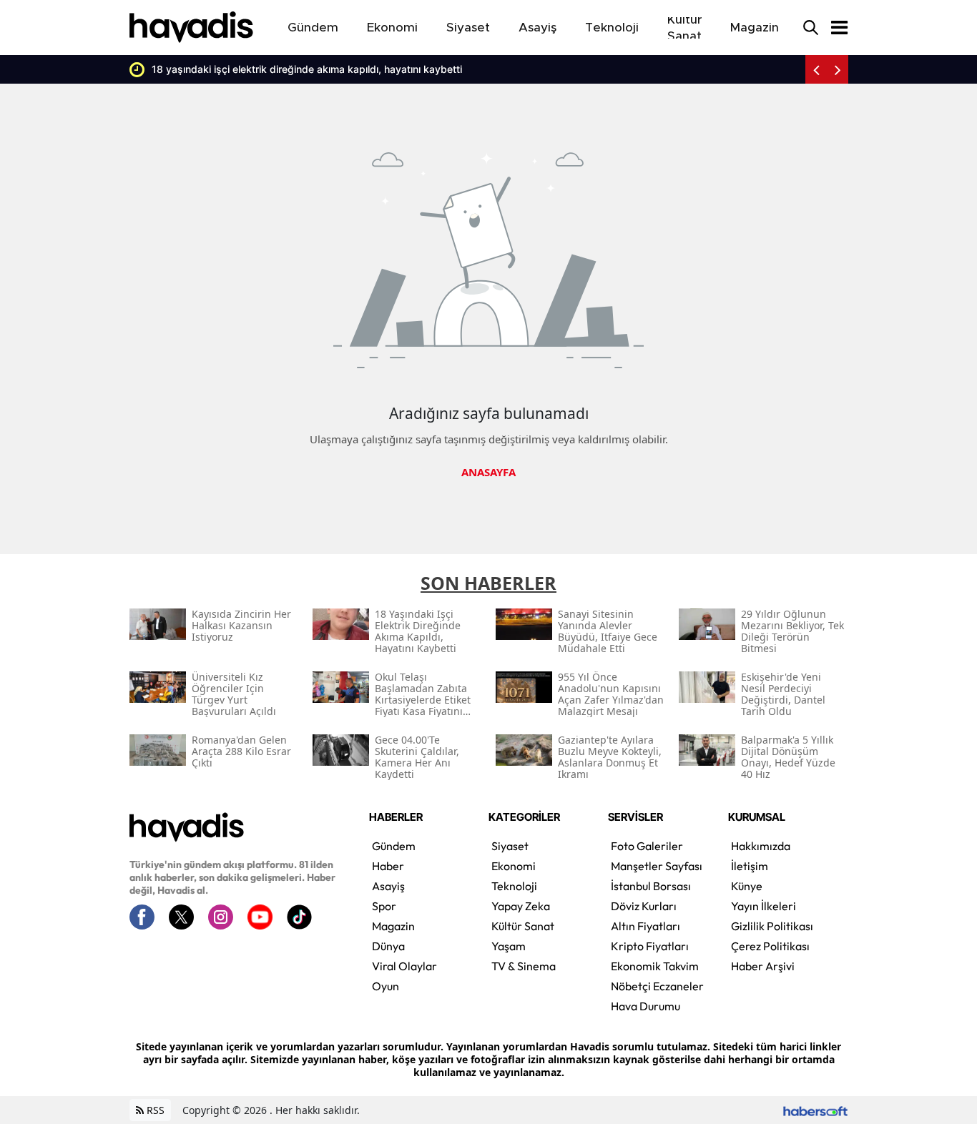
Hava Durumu (645, 1006)
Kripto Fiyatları (650, 946)
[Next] (837, 69)
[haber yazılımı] (815, 1110)
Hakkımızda (760, 846)
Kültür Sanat (522, 926)
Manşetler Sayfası (656, 866)
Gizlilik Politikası (772, 926)
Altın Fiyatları (645, 926)
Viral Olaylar (404, 966)
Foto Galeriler (647, 846)
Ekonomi (513, 866)
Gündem (394, 846)
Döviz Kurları (644, 906)
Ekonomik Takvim (655, 966)
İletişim (749, 866)
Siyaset (510, 846)
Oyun (385, 986)
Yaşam (508, 946)
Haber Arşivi (763, 966)
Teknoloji (514, 886)
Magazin (393, 926)
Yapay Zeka (520, 906)
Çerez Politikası (770, 946)
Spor (384, 906)
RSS (154, 1110)
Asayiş (388, 886)
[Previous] (816, 69)
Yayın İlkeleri (763, 906)
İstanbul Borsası (651, 886)
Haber (388, 866)
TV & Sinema (523, 966)
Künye (746, 886)
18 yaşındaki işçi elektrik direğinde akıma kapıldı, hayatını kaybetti (293, 69)
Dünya (388, 946)
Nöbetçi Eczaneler (657, 986)
